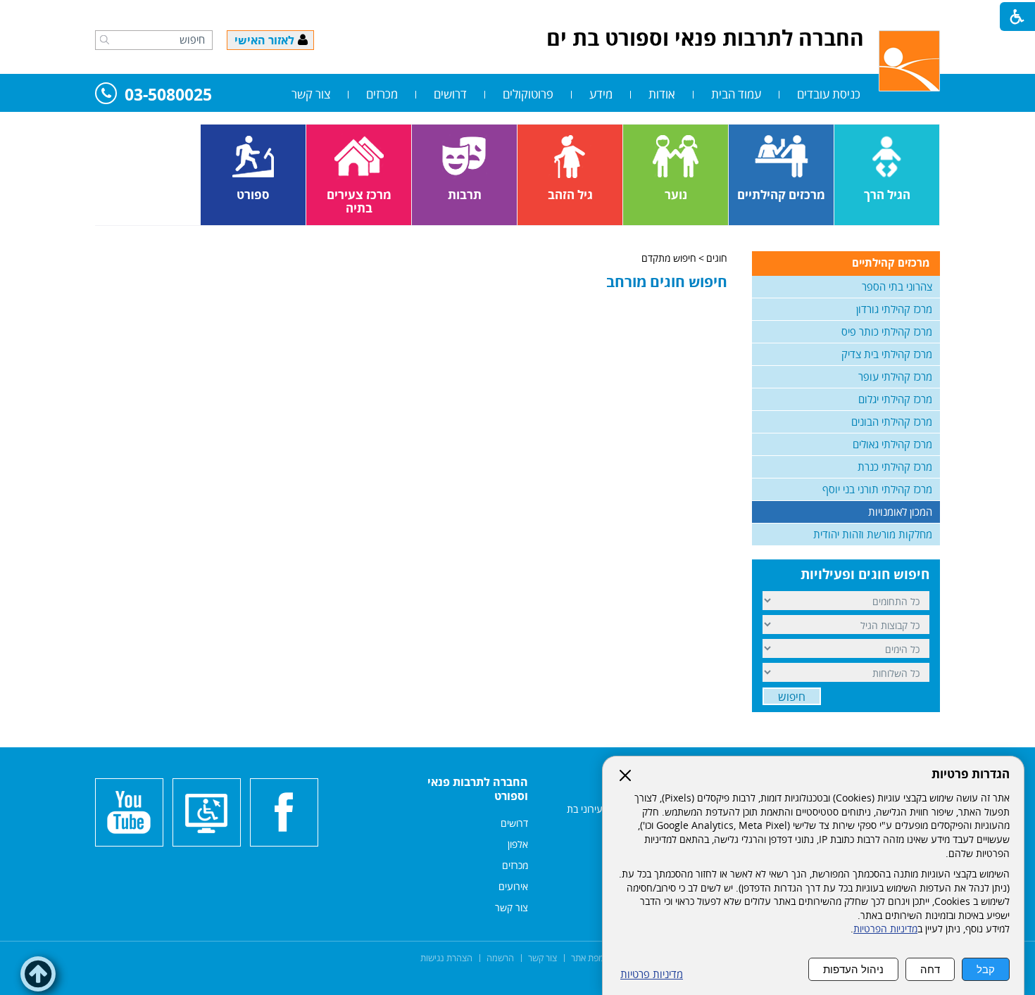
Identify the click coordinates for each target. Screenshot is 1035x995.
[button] (104, 39)
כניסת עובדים (828, 94)
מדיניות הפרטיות (885, 929)
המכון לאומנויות (900, 512)
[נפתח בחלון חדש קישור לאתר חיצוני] (284, 812)
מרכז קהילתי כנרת (895, 467)
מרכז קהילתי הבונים (891, 421)
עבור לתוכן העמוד (517, 14)
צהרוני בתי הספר (897, 286)
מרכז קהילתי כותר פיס (886, 331)
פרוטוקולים (528, 94)
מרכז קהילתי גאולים (892, 444)
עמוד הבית (736, 94)
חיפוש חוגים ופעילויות (865, 574)
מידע (601, 94)
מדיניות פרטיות (651, 974)
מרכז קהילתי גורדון (894, 309)
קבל (986, 969)
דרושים (450, 94)
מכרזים (382, 94)
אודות (661, 94)
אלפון (518, 844)
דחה (930, 969)
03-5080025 (168, 95)
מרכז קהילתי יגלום (895, 399)
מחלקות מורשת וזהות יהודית (872, 534)
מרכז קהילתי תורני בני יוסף (877, 489)
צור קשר (310, 94)
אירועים (513, 886)
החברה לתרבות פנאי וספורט (477, 789)
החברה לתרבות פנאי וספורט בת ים (705, 37)
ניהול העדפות (853, 969)
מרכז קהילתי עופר (895, 376)
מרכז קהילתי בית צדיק (886, 354)
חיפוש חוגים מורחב (666, 281)
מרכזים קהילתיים (890, 262)
